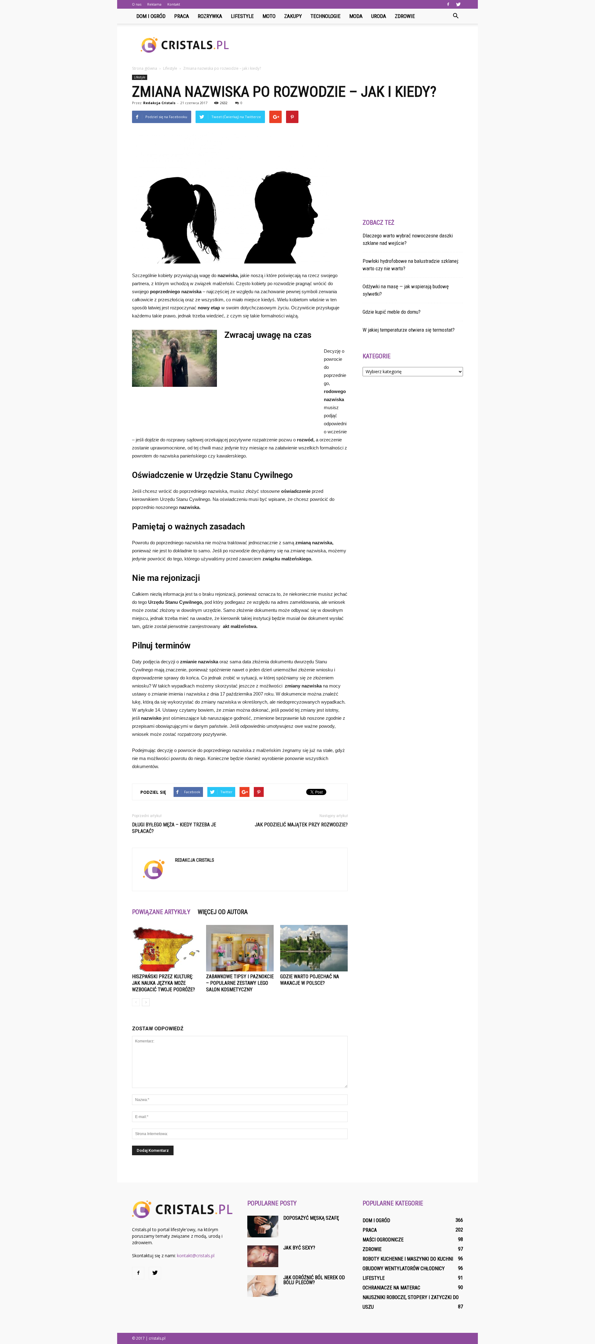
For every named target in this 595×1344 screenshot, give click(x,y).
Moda (356, 16)
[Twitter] (458, 4)
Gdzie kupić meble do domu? (392, 312)
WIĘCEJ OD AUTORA (223, 912)
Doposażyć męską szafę (311, 1218)
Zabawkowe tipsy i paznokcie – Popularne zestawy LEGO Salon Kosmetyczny (240, 983)
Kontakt (173, 4)
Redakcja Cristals (159, 102)
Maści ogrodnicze (383, 1240)
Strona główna (144, 68)
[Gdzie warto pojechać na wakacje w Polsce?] (314, 948)
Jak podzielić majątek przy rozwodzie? (301, 825)
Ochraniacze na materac (391, 1288)
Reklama (154, 4)
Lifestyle (242, 16)
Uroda (378, 16)
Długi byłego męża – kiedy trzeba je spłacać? (174, 828)
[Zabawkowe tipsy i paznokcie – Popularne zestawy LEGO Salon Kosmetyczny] (240, 948)
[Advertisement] (350, 45)
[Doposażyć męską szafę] (262, 1226)
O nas (136, 4)
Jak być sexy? (299, 1248)
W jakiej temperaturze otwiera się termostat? (409, 330)
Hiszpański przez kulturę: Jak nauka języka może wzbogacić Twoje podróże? (163, 983)
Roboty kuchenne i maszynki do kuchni (408, 1259)
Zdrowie (405, 16)
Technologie (326, 16)
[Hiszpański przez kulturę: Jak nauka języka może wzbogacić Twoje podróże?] (166, 948)
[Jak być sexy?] (262, 1256)
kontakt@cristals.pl (195, 1255)
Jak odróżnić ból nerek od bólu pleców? (314, 1280)
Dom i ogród (150, 16)
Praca (181, 16)
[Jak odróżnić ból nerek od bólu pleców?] (262, 1286)
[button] (455, 16)
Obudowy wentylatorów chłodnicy (404, 1268)
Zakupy (293, 16)
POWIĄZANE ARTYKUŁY (161, 912)
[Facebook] (448, 4)
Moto (268, 16)
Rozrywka (210, 16)
